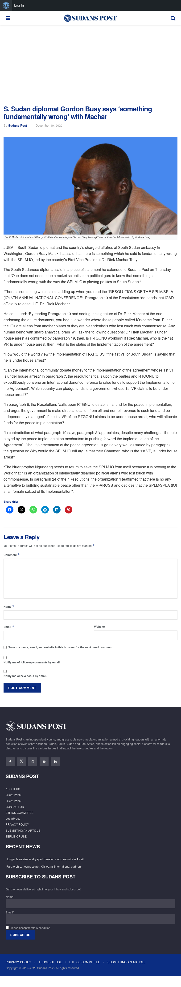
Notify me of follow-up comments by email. (32, 662)
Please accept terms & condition (29, 928)
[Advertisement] (90, 65)
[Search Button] (173, 18)
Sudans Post (17, 125)
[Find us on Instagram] (32, 761)
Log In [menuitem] (19, 5)
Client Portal (13, 795)
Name (9, 606)
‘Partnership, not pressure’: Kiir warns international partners (44, 866)
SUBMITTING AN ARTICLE (23, 830)
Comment (12, 554)
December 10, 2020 (49, 125)
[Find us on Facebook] (10, 761)
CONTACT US (15, 807)
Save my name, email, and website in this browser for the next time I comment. (60, 647)
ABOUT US (13, 789)
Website (99, 626)
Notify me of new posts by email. (25, 676)
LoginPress (13, 818)
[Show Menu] (8, 18)
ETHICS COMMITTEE (19, 813)
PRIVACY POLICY (17, 824)
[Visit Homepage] (90, 18)
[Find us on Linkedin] (55, 761)
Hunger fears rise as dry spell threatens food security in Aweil (45, 859)
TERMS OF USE (16, 836)
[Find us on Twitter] (21, 761)
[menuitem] (6, 5)
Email (9, 626)
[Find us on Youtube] (44, 761)
